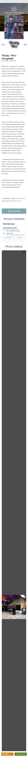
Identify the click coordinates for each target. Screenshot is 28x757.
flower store (19, 201)
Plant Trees (19, 237)
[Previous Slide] (3, 606)
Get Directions (8, 237)
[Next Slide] (24, 606)
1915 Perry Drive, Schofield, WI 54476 (15, 234)
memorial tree (20, 198)
